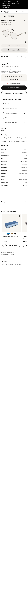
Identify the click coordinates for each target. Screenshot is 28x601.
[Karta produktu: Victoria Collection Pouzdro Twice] (11, 231)
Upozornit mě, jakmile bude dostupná (9, 72)
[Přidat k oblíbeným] (25, 20)
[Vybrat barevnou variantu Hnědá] (12, 234)
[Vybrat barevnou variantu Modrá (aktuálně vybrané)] (8, 234)
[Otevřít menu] (1, 11)
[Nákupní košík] (26, 11)
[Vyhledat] (16, 11)
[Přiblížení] (25, 42)
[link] (14, 5)
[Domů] (6, 11)
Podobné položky (15, 50)
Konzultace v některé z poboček (14, 93)
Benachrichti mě (15, 87)
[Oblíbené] (23, 11)
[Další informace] (25, 56)
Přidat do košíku (13, 245)
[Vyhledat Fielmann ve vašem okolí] (19, 11)
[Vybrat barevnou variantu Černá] (15, 234)
